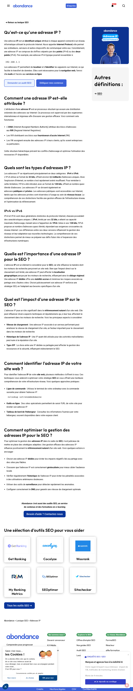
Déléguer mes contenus (51, 83)
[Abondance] (22, 5)
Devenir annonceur (56, 640)
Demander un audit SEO (19, 83)
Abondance (9, 620)
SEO (99, 93)
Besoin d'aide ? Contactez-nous (44, 514)
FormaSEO (111, 640)
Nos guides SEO (84, 645)
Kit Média (51, 645)
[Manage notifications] (127, 685)
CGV (74, 689)
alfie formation (113, 650)
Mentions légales (57, 689)
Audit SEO (81, 650)
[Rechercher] (124, 5)
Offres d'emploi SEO (86, 640)
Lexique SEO (22, 620)
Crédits (39, 689)
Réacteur (110, 645)
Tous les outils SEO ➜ (19, 605)
